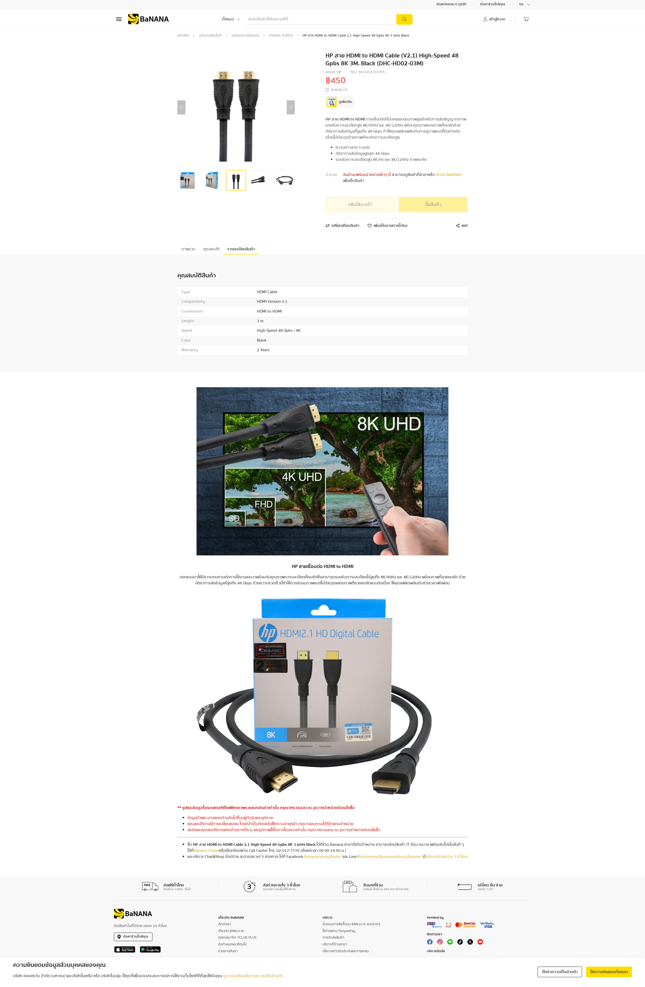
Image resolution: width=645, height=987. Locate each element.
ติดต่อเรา (224, 924)
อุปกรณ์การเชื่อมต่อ (245, 36)
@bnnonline (367, 856)
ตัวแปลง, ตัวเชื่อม (281, 36)
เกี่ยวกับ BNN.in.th (231, 931)
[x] (470, 943)
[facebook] (430, 943)
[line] (450, 943)
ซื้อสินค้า (433, 204)
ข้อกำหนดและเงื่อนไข (232, 944)
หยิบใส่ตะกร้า (360, 204)
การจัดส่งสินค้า (333, 937)
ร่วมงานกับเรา (228, 951)
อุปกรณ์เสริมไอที (210, 36)
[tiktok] (460, 943)
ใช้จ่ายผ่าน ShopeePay (339, 931)
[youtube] (480, 943)
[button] (181, 107)
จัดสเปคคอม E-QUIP (451, 4)
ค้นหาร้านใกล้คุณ (493, 4)
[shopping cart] (526, 19)
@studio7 (415, 856)
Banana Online (206, 850)
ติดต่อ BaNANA (448, 174)
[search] (404, 19)
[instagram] (440, 943)
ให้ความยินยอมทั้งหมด (609, 972)
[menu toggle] (119, 19)
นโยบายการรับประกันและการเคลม (345, 951)
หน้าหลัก (183, 36)
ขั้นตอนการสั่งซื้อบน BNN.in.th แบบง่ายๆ (351, 924)
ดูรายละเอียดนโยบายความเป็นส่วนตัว (253, 976)
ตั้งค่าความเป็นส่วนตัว (560, 972)
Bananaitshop (316, 856)
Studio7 (336, 856)
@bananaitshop (392, 856)
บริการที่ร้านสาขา (334, 944)
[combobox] (525, 4)
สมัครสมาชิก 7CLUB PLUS (237, 937)
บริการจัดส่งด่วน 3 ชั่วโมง (447, 856)
